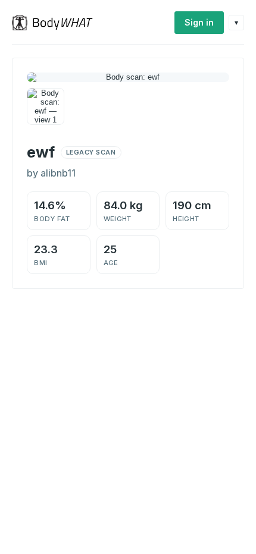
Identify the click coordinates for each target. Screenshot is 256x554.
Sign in (199, 22)
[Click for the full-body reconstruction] (128, 77)
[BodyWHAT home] (57, 22)
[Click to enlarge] (45, 106)
